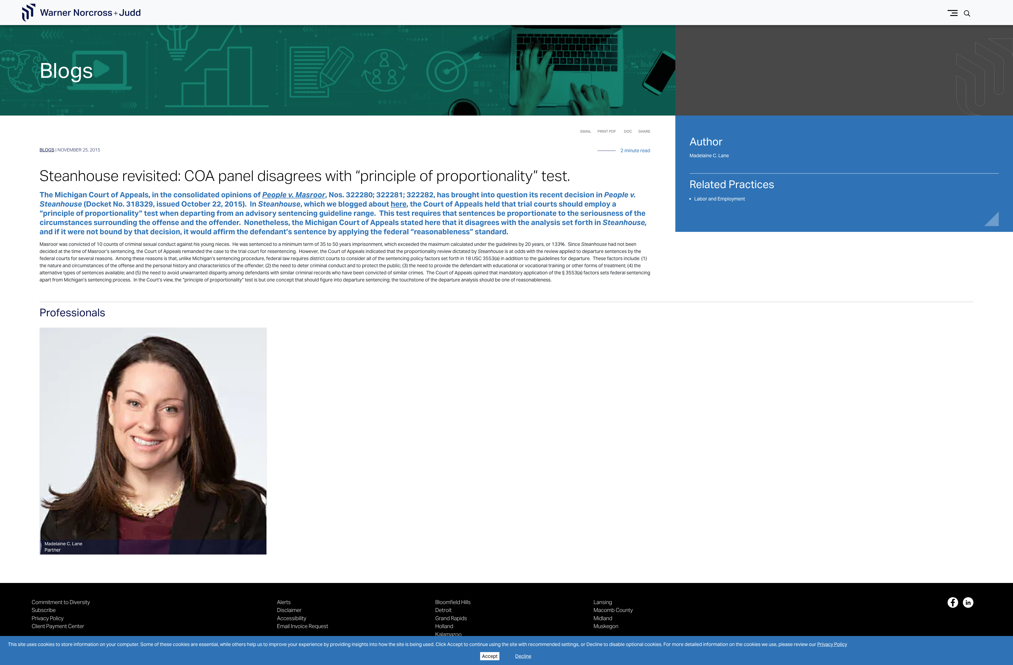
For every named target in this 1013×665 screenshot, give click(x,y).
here (399, 204)
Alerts (284, 602)
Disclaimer (289, 610)
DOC (628, 131)
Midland (603, 618)
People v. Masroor (293, 194)
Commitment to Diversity (61, 602)
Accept (490, 656)
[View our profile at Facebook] (953, 602)
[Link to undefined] (153, 441)
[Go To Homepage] (81, 13)
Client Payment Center (58, 626)
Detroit (443, 610)
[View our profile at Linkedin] (968, 602)
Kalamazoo (448, 634)
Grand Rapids (451, 618)
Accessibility (291, 618)
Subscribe (44, 610)
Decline (523, 656)
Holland (444, 626)
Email (585, 131)
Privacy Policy (832, 644)
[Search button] (967, 13)
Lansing (603, 602)
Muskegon (606, 626)
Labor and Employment (719, 199)
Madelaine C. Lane (709, 155)
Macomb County (613, 610)
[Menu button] (952, 12)
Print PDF (607, 131)
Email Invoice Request (302, 626)
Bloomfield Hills (453, 602)
